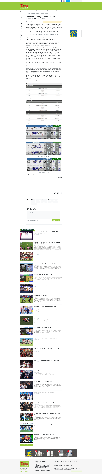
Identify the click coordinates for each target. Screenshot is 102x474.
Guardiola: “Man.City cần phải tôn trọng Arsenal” (44, 402)
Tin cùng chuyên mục (27, 229)
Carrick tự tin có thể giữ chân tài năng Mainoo (43, 381)
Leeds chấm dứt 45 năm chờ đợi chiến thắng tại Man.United (46, 360)
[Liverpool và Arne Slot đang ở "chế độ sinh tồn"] (26, 438)
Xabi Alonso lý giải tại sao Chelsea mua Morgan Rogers (45, 306)
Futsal (40, 11)
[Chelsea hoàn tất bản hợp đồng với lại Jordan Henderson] (26, 288)
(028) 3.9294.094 (23, 469)
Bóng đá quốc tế (35, 11)
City (49, 199)
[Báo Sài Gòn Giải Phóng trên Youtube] (63, 1)
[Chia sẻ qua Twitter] (21, 23)
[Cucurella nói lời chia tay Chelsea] (26, 299)
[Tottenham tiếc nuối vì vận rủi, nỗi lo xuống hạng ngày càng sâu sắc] (26, 417)
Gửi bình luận (56, 220)
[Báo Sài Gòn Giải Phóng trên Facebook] (61, 1)
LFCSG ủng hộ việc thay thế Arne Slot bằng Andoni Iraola (46, 338)
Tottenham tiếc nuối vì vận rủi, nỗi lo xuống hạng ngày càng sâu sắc (47, 414)
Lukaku (46, 201)
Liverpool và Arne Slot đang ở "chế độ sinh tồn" (44, 434)
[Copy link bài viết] (21, 32)
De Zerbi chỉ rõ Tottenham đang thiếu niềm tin (43, 370)
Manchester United (44, 199)
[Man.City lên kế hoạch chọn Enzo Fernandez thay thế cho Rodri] (26, 267)
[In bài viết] (21, 29)
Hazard (42, 201)
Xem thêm (25, 444)
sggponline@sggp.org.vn (24, 471)
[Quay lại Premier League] (21, 38)
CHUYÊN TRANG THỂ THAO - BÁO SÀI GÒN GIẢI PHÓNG (24, 6)
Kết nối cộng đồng (59, 11)
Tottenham (33, 199)
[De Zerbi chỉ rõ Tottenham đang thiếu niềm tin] (26, 374)
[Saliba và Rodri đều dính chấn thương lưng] (26, 331)
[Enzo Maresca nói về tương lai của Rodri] (26, 320)
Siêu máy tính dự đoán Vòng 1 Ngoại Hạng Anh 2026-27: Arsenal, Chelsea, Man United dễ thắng (47, 232)
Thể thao (28, 13)
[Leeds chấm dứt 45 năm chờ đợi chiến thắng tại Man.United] (26, 364)
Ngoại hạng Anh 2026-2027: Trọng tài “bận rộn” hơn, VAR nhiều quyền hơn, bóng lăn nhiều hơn (47, 243)
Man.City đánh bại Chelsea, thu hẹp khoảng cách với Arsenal (46, 424)
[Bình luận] (21, 35)
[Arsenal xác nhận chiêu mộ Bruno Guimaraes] (26, 278)
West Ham (33, 201)
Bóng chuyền (45, 11)
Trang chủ (21, 11)
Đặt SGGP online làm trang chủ (77, 471)
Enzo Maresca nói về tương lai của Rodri (42, 316)
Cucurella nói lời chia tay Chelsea (40, 295)
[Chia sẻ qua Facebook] (21, 21)
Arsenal (56, 199)
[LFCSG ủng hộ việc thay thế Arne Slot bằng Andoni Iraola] (26, 342)
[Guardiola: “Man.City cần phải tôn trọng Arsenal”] (26, 406)
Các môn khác (52, 11)
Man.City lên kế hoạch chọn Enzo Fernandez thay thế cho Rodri (47, 263)
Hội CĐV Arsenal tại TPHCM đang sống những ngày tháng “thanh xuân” (47, 349)
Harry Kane (38, 201)
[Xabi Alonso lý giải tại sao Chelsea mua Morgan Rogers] (26, 310)
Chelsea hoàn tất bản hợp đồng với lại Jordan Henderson (45, 285)
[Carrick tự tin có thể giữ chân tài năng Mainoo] (26, 385)
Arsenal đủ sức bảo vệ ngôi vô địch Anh (42, 253)
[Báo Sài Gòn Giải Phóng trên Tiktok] (65, 1)
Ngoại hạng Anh (55, 201)
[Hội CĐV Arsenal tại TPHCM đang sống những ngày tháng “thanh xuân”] (26, 352)
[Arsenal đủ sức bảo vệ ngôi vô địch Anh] (26, 256)
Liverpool (37, 199)
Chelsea (52, 199)
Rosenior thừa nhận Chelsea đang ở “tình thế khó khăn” (45, 392)
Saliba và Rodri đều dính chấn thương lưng (42, 327)
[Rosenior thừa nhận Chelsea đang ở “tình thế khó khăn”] (26, 396)
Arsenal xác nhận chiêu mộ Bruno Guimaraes (43, 274)
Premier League (44, 13)
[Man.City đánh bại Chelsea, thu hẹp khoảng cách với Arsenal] (26, 427)
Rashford (49, 201)
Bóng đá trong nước (26, 11)
